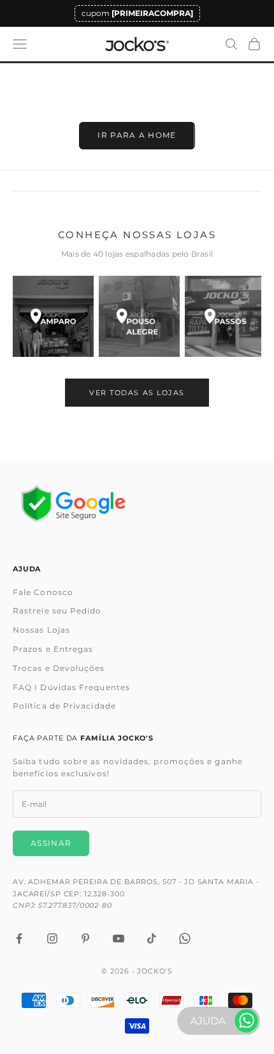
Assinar (51, 843)
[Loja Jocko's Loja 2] (139, 316)
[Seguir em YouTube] (118, 938)
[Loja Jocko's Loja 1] (53, 316)
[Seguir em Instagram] (52, 938)
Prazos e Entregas (53, 649)
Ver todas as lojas (137, 392)
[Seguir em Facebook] (19, 938)
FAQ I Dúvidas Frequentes (71, 687)
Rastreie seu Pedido (57, 610)
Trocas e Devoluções (59, 668)
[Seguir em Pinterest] (85, 938)
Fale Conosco (43, 592)
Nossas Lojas (41, 630)
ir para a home (136, 135)
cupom (137, 13)
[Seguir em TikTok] (151, 938)
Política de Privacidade (64, 706)
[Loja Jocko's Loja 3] (225, 316)
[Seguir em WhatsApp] (184, 938)
